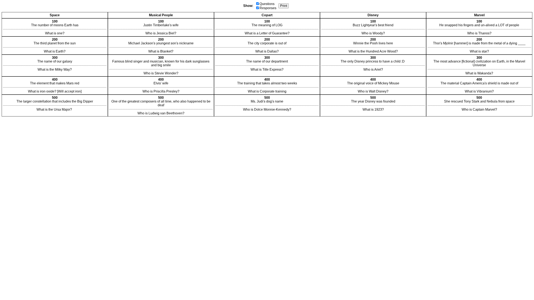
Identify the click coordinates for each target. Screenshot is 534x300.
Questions (267, 4)
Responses (267, 8)
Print (283, 6)
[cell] (55, 27)
